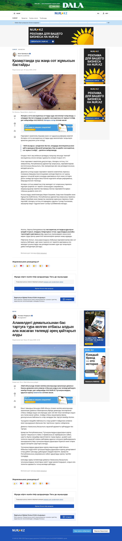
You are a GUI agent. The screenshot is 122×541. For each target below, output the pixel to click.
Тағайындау (43, 18)
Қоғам (14, 311)
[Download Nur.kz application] (61, 5)
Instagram (69, 299)
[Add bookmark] (14, 136)
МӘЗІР (18, 13)
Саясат (15, 18)
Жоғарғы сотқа (49, 120)
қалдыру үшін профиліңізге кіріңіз (53, 282)
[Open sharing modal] (14, 130)
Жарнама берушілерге (101, 531)
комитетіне (37, 392)
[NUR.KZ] (61, 13)
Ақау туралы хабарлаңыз (82, 531)
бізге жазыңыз (42, 253)
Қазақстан (24, 18)
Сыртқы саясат (33, 18)
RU (98, 13)
